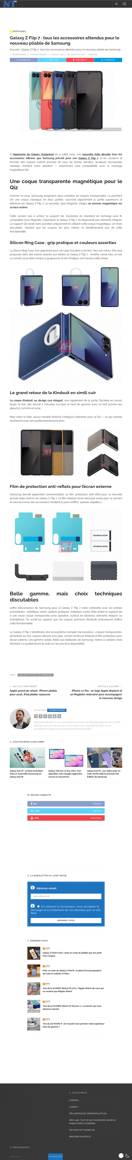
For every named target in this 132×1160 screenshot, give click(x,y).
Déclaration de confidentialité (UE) (88, 1113)
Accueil (14, 49)
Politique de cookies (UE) (82, 1130)
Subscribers (95, 818)
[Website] (36, 716)
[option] (27, 763)
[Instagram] (50, 716)
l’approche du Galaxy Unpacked (33, 154)
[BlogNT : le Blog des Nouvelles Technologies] (10, 3)
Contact (73, 1107)
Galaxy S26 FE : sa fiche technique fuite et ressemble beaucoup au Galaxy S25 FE (26, 774)
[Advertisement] (66, 16)
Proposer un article (80, 1137)
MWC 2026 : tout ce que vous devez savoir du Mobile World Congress (92, 1122)
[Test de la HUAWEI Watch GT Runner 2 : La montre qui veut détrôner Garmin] (33, 1006)
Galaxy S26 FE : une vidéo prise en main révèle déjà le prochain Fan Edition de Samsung (103, 774)
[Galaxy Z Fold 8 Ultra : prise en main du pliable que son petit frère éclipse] (33, 952)
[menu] (124, 4)
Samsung (93, 54)
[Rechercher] (116, 4)
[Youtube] (55, 716)
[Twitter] (45, 716)
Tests (46, 948)
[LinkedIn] (59, 716)
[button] (124, 1155)
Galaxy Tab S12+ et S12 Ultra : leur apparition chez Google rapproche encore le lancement (65, 774)
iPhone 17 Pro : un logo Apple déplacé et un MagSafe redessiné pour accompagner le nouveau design (96, 694)
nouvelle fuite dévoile (96, 154)
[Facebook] (40, 716)
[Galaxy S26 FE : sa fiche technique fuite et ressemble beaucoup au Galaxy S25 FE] (27, 758)
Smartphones (18, 31)
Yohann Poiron (39, 54)
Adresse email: (47, 888)
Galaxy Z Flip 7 (78, 54)
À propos (74, 1100)
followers (97, 804)
